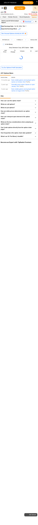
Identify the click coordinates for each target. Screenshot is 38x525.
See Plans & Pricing (23, 173)
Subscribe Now (9, 173)
